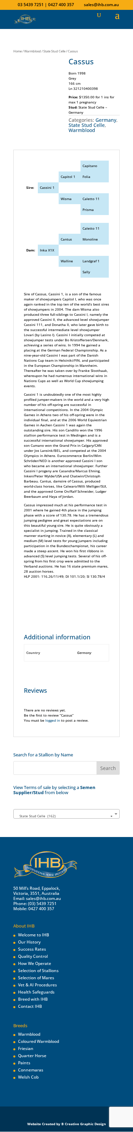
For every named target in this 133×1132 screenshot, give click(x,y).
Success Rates (32, 949)
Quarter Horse (32, 1056)
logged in (52, 720)
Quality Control (33, 956)
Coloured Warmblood (38, 1041)
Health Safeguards (36, 992)
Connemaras (30, 1070)
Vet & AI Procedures (37, 985)
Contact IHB (30, 1006)
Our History (29, 942)
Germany (105, 120)
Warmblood (32, 51)
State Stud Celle (54, 51)
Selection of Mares (36, 978)
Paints (24, 1063)
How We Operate (34, 963)
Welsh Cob (28, 1077)
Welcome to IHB (33, 935)
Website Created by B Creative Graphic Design (66, 1123)
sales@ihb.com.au (43, 898)
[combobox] (66, 814)
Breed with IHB (33, 999)
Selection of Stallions (38, 970)
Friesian (25, 1048)
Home (17, 51)
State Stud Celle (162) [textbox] (64, 816)
